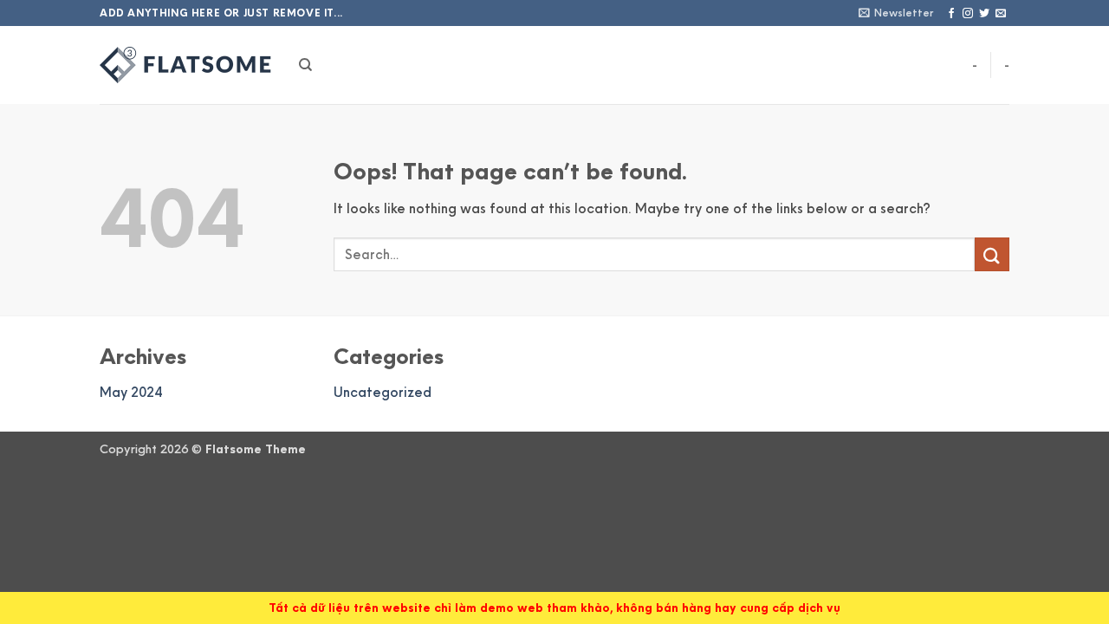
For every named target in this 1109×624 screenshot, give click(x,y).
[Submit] (992, 254)
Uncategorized (382, 392)
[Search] (305, 65)
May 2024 (131, 392)
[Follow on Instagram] (968, 14)
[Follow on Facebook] (951, 14)
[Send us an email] (1001, 14)
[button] (896, 12)
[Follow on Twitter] (984, 14)
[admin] (186, 65)
